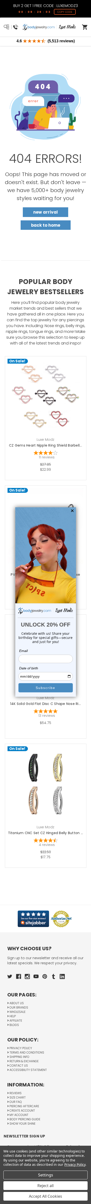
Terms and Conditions (26, 1052)
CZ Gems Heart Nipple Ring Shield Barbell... (45, 445)
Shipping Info (19, 1057)
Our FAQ (15, 1102)
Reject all (45, 1185)
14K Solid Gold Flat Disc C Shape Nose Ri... (45, 703)
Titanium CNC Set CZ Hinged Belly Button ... (45, 832)
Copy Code (64, 12)
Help (12, 1016)
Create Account (22, 1110)
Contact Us (18, 1065)
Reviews (15, 1093)
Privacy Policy (20, 1048)
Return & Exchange (24, 1061)
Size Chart (17, 1097)
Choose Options (48, 404)
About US (16, 1003)
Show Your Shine (22, 1124)
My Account (18, 1115)
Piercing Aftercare (24, 1106)
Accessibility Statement (28, 1070)
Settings (45, 1175)
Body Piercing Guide (24, 1119)
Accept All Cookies (45, 1196)
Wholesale (17, 1012)
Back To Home (45, 225)
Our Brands (18, 1007)
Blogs (14, 1025)
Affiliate (15, 1020)
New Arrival (45, 212)
